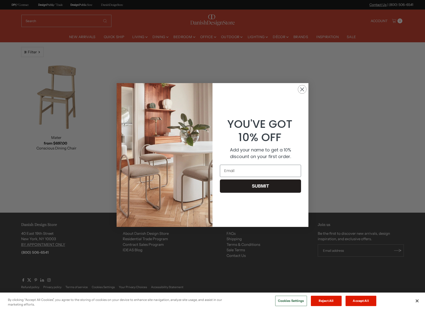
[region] (212, 301)
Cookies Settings (291, 301)
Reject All (326, 301)
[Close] (417, 300)
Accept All (361, 301)
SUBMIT (260, 186)
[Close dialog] (302, 89)
